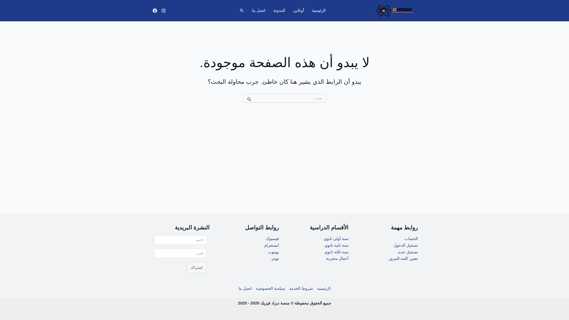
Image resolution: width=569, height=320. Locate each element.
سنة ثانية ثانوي (337, 245)
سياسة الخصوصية (270, 288)
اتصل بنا (258, 10)
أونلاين (298, 10)
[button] (241, 11)
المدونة (279, 10)
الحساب (411, 238)
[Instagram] (163, 10)
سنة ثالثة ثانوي (337, 252)
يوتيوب (273, 252)
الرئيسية (319, 10)
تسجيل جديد (408, 252)
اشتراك (196, 267)
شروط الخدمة (301, 288)
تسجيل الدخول (406, 245)
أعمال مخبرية (337, 258)
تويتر (275, 258)
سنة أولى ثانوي (336, 238)
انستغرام (271, 245)
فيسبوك (272, 238)
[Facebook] (155, 10)
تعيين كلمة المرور (403, 258)
